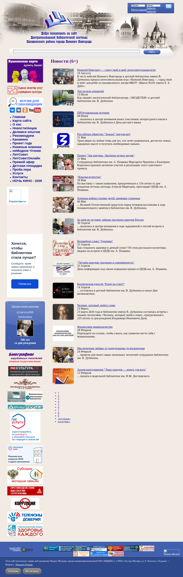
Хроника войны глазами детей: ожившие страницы (108, 198)
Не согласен (32, 571)
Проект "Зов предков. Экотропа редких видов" (106, 155)
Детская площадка (27, 166)
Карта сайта (22, 120)
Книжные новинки (27, 147)
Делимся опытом (26, 132)
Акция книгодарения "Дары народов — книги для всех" (111, 369)
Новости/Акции (25, 128)
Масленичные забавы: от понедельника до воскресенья (111, 348)
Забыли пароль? (151, 10)
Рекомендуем (23, 135)
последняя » (64, 421)
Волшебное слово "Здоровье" (95, 241)
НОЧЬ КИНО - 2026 (27, 181)
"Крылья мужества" (89, 176)
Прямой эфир (23, 162)
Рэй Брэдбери (25, 316)
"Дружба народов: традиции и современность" (105, 262)
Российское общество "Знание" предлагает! (103, 134)
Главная (19, 117)
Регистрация (139, 9)
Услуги (18, 173)
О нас (17, 124)
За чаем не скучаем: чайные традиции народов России (110, 219)
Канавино (20, 139)
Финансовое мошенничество (95, 326)
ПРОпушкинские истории (93, 112)
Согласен (13, 571)
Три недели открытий (90, 91)
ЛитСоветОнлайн (26, 158)
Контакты (20, 177)
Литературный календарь (25, 306)
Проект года (22, 143)
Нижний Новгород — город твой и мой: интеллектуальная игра (116, 69)
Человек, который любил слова (96, 305)
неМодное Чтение (27, 151)
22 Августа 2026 (25, 312)
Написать (25, 283)
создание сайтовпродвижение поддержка (15, 549)
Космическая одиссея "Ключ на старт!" (101, 284)
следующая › (64, 418)
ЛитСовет (20, 154)
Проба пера (22, 169)
